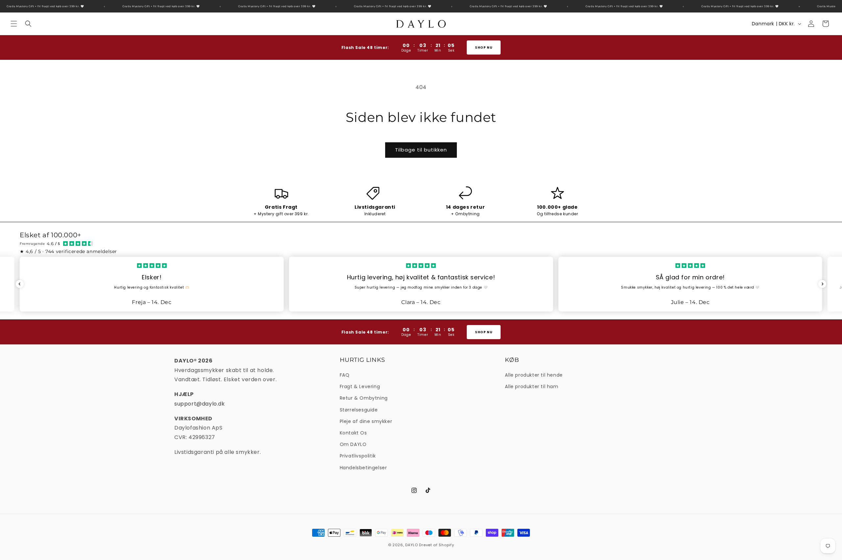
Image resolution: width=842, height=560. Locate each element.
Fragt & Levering (360, 386)
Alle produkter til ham (531, 386)
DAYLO (411, 545)
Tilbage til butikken (421, 149)
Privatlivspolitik (358, 456)
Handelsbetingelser (363, 467)
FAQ (345, 375)
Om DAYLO (353, 444)
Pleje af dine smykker (366, 421)
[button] (14, 23)
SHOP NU (484, 47)
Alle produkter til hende (533, 375)
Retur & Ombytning (364, 398)
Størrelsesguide (359, 410)
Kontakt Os (353, 433)
